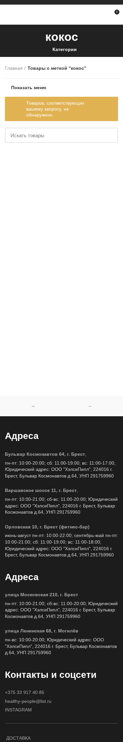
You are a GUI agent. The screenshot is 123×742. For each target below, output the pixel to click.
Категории (64, 49)
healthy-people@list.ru (28, 701)
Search (109, 135)
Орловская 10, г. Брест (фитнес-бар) (47, 526)
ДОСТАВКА (18, 738)
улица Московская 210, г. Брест (41, 594)
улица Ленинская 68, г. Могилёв (41, 630)
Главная (14, 68)
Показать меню (28, 87)
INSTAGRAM (18, 709)
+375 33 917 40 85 (24, 692)
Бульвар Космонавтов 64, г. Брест (45, 454)
